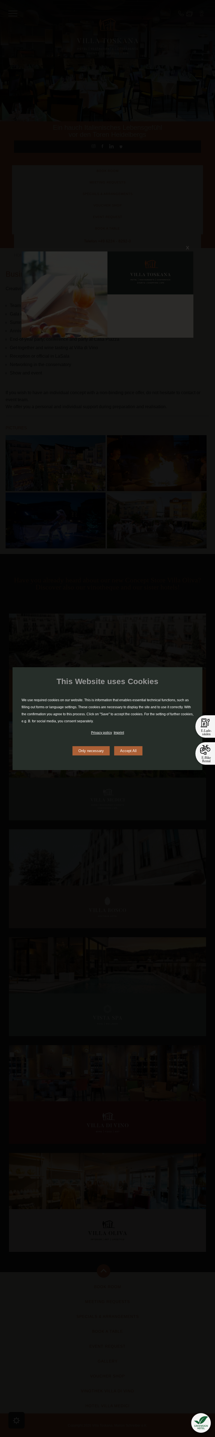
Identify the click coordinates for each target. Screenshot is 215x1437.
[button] (201, 1423)
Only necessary (91, 751)
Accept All (128, 751)
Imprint (119, 733)
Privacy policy (101, 733)
